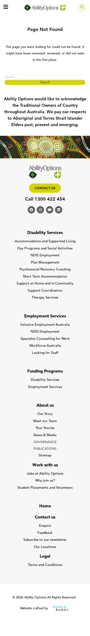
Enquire (45, 526)
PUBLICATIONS (45, 449)
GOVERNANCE (45, 442)
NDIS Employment (45, 255)
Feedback (45, 533)
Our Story (45, 414)
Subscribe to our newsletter (45, 540)
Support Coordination (45, 291)
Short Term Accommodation (45, 276)
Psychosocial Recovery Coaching (45, 269)
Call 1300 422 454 (45, 199)
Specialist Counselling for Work (45, 339)
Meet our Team (45, 421)
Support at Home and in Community (45, 283)
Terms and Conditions (45, 565)
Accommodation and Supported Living (45, 241)
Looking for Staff (45, 353)
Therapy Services (45, 297)
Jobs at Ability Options (45, 474)
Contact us (45, 188)
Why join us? (45, 480)
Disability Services (45, 380)
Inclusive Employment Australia (45, 325)
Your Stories (45, 428)
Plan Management (45, 262)
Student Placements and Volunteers (45, 488)
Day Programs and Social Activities (45, 248)
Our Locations (45, 547)
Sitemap (45, 455)
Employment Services (45, 387)
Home (45, 506)
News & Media (45, 435)
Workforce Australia (45, 346)
